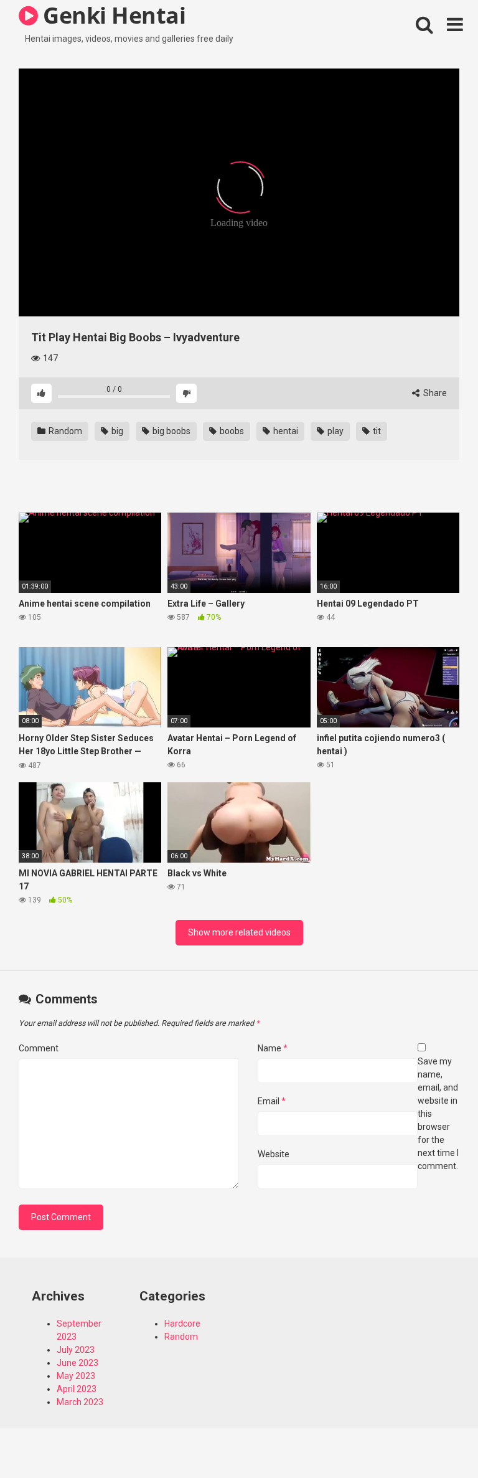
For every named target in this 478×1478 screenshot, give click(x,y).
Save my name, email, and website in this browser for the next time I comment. (438, 1113)
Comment (39, 1048)
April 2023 (76, 1389)
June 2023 (77, 1363)
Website (273, 1154)
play (335, 431)
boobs (231, 431)
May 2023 (76, 1376)
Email (272, 1101)
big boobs (170, 431)
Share (434, 393)
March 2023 (80, 1402)
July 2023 (76, 1350)
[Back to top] (436, 1440)
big (116, 431)
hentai (284, 431)
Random (64, 431)
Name (273, 1048)
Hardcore (182, 1324)
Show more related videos (239, 932)
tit (376, 431)
